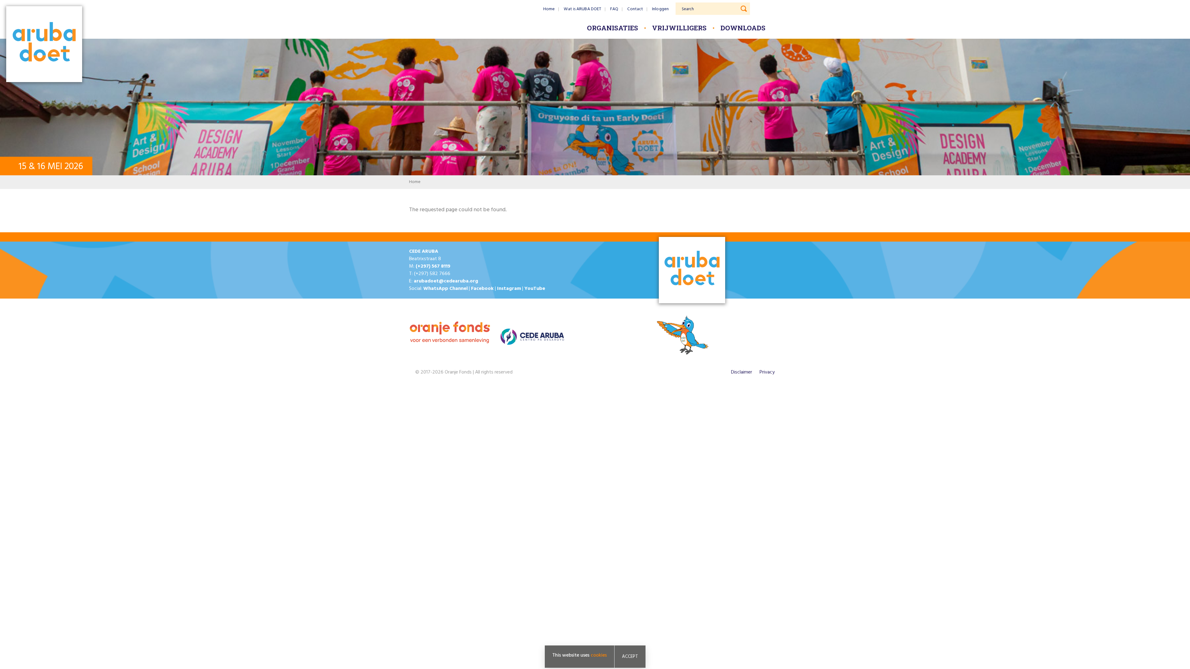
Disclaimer (741, 372)
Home (549, 9)
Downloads (743, 28)
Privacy (767, 372)
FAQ (614, 9)
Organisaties (612, 28)
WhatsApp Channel (445, 289)
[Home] (44, 44)
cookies (599, 655)
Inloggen (660, 9)
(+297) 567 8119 (433, 266)
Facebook (482, 289)
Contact (635, 9)
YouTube (534, 289)
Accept (630, 656)
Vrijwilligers (679, 28)
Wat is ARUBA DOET (582, 9)
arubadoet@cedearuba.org (446, 281)
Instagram (509, 289)
